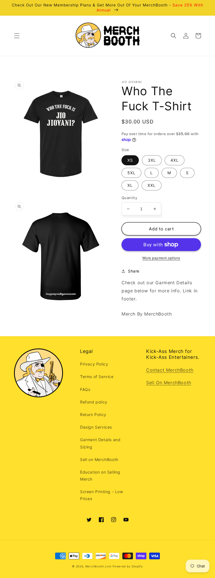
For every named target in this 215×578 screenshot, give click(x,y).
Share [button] (133, 271)
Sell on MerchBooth (99, 459)
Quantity (129, 197)
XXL (152, 185)
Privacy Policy (94, 364)
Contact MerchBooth (169, 370)
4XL (174, 160)
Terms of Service (97, 376)
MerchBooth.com (98, 566)
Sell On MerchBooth (168, 382)
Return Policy (93, 414)
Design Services (96, 427)
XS (130, 160)
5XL (131, 172)
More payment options (161, 258)
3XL (152, 160)
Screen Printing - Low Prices (101, 495)
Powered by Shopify (128, 566)
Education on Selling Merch (100, 475)
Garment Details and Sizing (100, 443)
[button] (17, 36)
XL (130, 185)
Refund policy (94, 402)
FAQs (85, 389)
